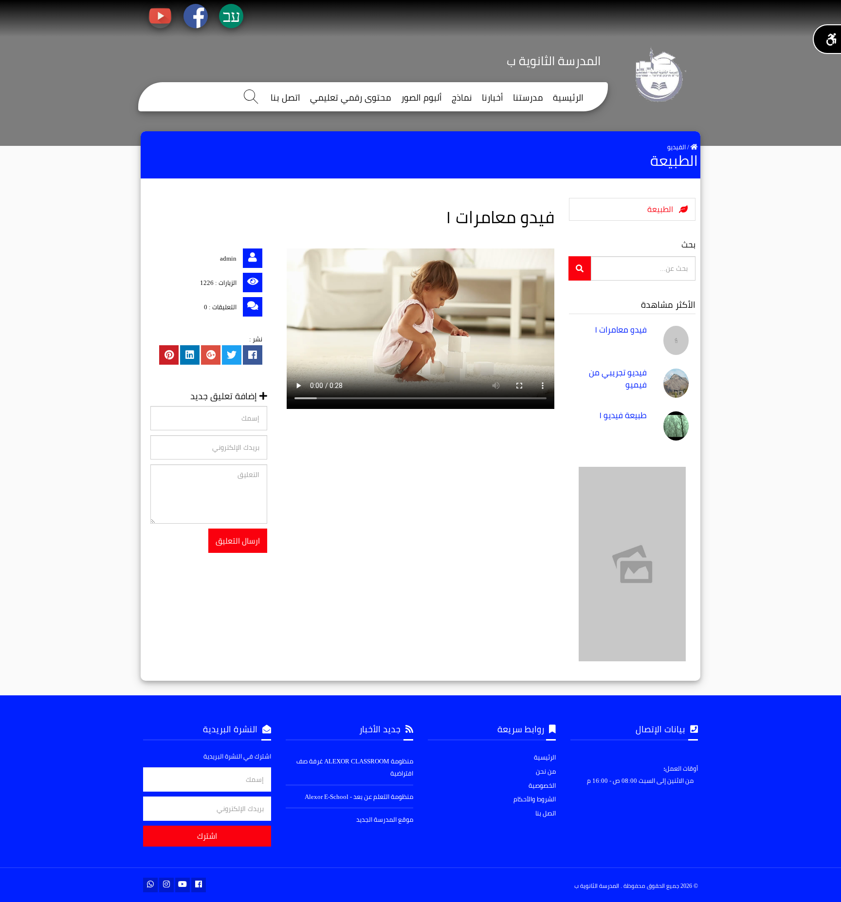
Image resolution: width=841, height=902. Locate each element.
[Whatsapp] (150, 885)
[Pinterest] (169, 355)
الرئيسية (568, 98)
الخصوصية (542, 785)
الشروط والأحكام (534, 799)
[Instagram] (166, 885)
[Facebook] (252, 355)
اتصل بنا (285, 98)
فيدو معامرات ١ (621, 329)
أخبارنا (492, 98)
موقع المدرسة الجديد (384, 819)
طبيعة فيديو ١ (623, 415)
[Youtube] (182, 885)
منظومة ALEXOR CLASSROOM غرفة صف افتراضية (354, 767)
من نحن (546, 771)
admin (228, 258)
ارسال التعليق (238, 540)
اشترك (207, 836)
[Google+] (210, 355)
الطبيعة (663, 209)
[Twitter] (231, 355)
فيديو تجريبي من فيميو (618, 378)
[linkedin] (190, 355)
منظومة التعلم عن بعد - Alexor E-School (359, 796)
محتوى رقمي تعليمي (350, 98)
